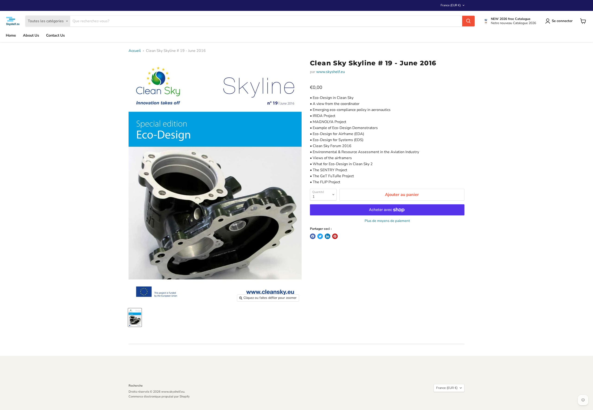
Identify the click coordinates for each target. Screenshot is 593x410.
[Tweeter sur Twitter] (320, 236)
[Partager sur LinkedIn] (327, 236)
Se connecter (562, 21)
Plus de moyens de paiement (387, 221)
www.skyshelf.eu (330, 71)
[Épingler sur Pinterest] (335, 236)
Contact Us (55, 35)
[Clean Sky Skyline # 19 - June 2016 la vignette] (135, 317)
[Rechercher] (468, 21)
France (451, 5)
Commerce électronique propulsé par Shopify (159, 396)
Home (11, 35)
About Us (31, 35)
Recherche (136, 386)
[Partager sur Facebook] (312, 236)
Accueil (135, 51)
